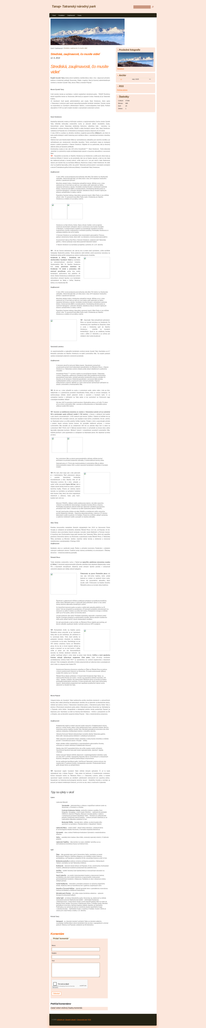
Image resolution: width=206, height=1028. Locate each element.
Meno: (54, 945)
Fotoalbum (61, 15)
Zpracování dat (82, 1019)
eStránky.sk (60, 1019)
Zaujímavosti (71, 15)
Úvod (54, 15)
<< (121, 79)
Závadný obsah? (70, 1019)
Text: (53, 961)
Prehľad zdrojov (122, 90)
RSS (89, 1019)
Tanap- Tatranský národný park (74, 6)
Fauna (79, 15)
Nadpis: (54, 953)
